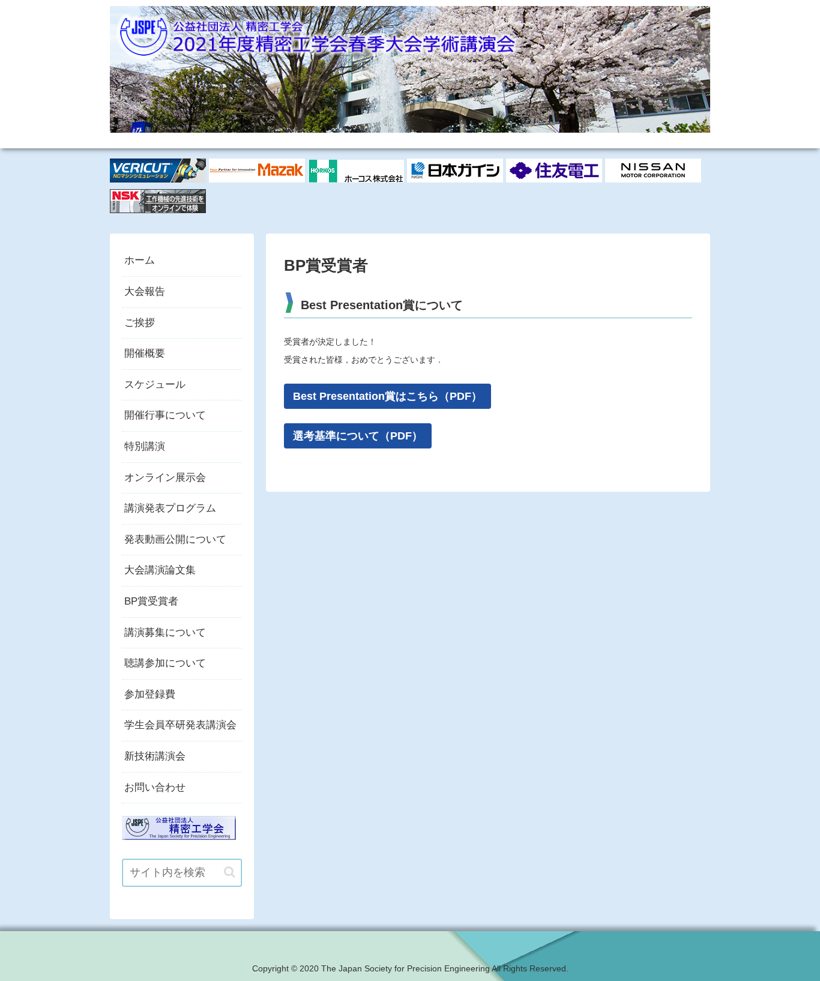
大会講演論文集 (160, 570)
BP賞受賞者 (151, 601)
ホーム (139, 260)
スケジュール (154, 384)
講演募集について (165, 632)
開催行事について (165, 415)
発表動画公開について (175, 539)
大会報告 (144, 291)
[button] (229, 872)
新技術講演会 (154, 756)
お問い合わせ (154, 787)
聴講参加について (165, 663)
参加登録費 (149, 694)
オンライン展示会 (165, 477)
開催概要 (144, 353)
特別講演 (144, 446)
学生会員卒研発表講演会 (180, 725)
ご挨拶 (139, 322)
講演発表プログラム (170, 508)
